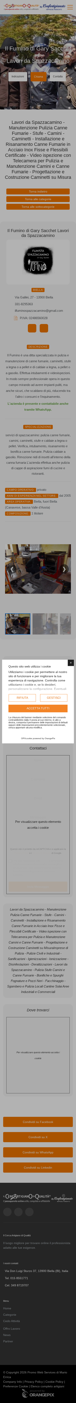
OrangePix (50, 738)
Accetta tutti (38, 708)
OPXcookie (26, 738)
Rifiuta (22, 697)
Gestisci (54, 697)
